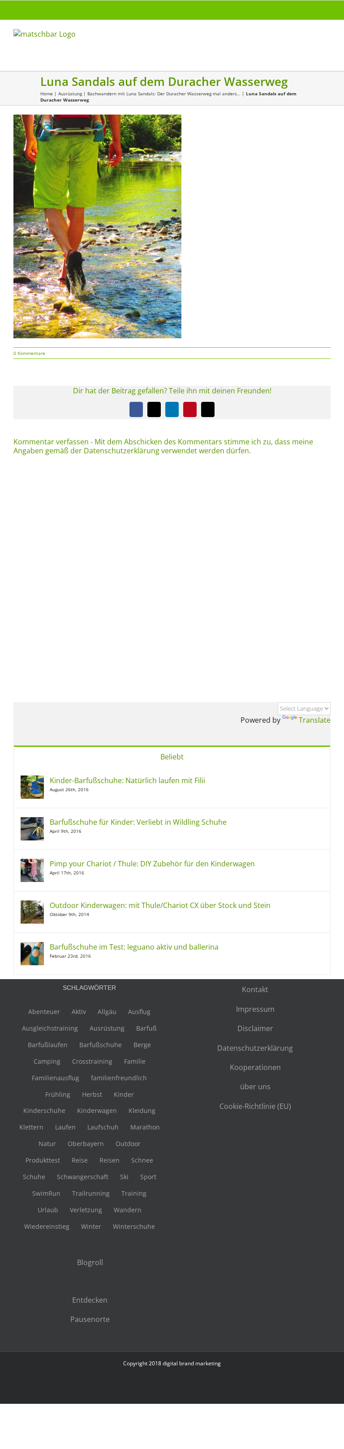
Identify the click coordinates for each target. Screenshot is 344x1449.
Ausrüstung (70, 93)
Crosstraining (92, 1061)
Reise (80, 1160)
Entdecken (90, 1300)
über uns (255, 1086)
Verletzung (86, 1210)
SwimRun (46, 1193)
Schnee (142, 1160)
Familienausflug (55, 1078)
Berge (142, 1044)
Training (133, 1193)
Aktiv (79, 1011)
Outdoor (128, 1143)
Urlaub (48, 1210)
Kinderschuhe (44, 1110)
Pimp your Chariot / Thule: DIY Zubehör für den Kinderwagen (152, 864)
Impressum (255, 1009)
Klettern (31, 1127)
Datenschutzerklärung (255, 1048)
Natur (47, 1143)
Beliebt (172, 757)
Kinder (124, 1094)
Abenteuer (44, 1011)
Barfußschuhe (100, 1044)
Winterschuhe (134, 1226)
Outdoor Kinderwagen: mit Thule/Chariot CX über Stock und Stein (160, 905)
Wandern (128, 1210)
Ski (124, 1176)
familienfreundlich (119, 1078)
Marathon (145, 1127)
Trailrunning (91, 1193)
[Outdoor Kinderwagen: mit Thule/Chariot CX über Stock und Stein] (32, 905)
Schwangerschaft (82, 1176)
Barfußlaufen (48, 1044)
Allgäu (107, 1011)
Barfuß (146, 1028)
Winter (91, 1226)
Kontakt (255, 989)
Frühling (57, 1094)
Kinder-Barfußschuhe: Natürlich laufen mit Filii (127, 780)
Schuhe (34, 1176)
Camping (47, 1061)
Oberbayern (86, 1143)
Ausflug (139, 1011)
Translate (315, 720)
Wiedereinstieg (46, 1226)
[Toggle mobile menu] (327, 38)
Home (46, 93)
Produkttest (43, 1160)
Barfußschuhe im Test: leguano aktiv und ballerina (134, 947)
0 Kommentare (29, 353)
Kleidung (142, 1110)
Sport (148, 1176)
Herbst (92, 1094)
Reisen (109, 1160)
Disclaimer (255, 1028)
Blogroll (90, 1262)
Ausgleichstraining (50, 1028)
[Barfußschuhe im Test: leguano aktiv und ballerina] (32, 947)
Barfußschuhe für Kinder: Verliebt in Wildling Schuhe (138, 822)
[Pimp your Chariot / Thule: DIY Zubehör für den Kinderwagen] (32, 864)
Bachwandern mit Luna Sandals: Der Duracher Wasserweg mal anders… (164, 93)
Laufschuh (103, 1127)
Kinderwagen (97, 1110)
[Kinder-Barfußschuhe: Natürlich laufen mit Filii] (32, 780)
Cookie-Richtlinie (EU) (255, 1106)
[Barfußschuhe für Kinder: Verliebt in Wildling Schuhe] (32, 822)
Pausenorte (90, 1319)
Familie (135, 1061)
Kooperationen (255, 1067)
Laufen (65, 1127)
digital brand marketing (192, 1363)
